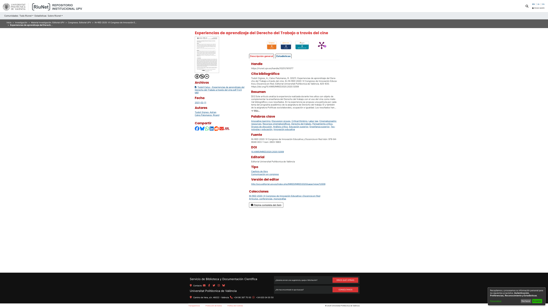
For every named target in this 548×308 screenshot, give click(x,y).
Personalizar (495, 301)
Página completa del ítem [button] (267, 205)
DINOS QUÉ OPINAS (345, 280)
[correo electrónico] (204, 285)
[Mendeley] (227, 128)
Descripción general (261, 56)
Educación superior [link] (298, 126)
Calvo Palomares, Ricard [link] (207, 115)
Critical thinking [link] (299, 121)
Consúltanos (345, 289)
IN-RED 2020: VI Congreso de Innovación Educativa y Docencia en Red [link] (116, 22)
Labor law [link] (313, 121)
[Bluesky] (202, 128)
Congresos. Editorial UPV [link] (79, 22)
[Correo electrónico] (221, 128)
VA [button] (538, 4)
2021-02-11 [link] (200, 102)
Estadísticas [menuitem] (41, 15)
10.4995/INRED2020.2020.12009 (267, 151)
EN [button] (543, 4)
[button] (527, 6)
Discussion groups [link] (281, 121)
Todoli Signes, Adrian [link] (205, 112)
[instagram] (218, 285)
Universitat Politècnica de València (213, 291)
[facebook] (209, 285)
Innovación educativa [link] (284, 129)
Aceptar (537, 301)
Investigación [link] (21, 22)
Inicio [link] (9, 22)
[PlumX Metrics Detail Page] (321, 45)
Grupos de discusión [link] (261, 126)
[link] (284, 196)
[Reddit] (216, 128)
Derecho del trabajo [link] (301, 123)
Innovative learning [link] (260, 121)
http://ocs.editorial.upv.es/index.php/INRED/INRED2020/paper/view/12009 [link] (288, 184)
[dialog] (516, 296)
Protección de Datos (214, 306)
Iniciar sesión (539, 8)
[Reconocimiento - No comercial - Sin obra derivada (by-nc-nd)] (202, 76)
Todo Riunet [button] (25, 15)
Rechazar (525, 301)
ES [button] (533, 4)
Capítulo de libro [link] (259, 171)
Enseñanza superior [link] (320, 126)
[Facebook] (197, 128)
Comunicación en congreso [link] (265, 174)
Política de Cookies (235, 306)
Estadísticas (283, 56)
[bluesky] (223, 285)
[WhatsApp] (207, 128)
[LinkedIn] (212, 128)
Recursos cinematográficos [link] (276, 123)
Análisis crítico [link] (280, 126)
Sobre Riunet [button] (54, 15)
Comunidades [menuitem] (11, 15)
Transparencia (194, 306)
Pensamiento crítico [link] (322, 123)
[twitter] (213, 285)
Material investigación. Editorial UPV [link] (47, 22)
